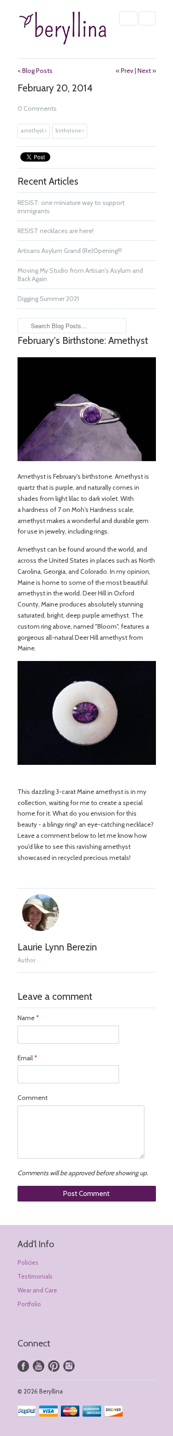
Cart (147, 18)
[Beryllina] (64, 29)
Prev (127, 70)
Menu (128, 18)
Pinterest (54, 1366)
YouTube (38, 1366)
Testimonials (35, 1276)
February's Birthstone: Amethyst (83, 340)
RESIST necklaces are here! (56, 231)
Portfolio (29, 1304)
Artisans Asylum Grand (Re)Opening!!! (70, 250)
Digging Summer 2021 (48, 298)
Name (28, 1018)
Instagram (69, 1366)
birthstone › (69, 131)
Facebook (23, 1366)
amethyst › (34, 131)
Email (27, 1058)
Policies (28, 1262)
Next (144, 70)
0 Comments (37, 108)
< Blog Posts (35, 70)
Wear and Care (37, 1290)
